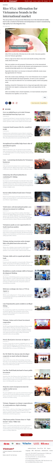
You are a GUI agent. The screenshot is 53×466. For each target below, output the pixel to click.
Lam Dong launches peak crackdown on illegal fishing (17, 305)
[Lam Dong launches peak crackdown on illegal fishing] (42, 308)
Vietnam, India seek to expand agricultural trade (16, 257)
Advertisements (45, 450)
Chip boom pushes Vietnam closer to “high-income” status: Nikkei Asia (17, 421)
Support (48, 448)
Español (39, 1)
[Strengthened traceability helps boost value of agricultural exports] (42, 147)
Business (5, 5)
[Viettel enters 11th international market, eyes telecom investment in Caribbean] (42, 211)
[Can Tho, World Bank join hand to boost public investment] (42, 374)
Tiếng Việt (26, 1)
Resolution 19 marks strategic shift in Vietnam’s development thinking (18, 272)
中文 (42, 1)
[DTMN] (38, 443)
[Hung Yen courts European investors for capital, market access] (42, 391)
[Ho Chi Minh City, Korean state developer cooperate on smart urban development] (42, 358)
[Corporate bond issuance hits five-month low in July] (42, 131)
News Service (37, 450)
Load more (26, 435)
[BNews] (5, 443)
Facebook (6, 103)
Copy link (16, 103)
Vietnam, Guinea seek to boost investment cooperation (16, 321)
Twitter (10, 103)
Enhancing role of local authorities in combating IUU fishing (14, 176)
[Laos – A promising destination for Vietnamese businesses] (42, 164)
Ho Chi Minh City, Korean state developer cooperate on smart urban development (16, 355)
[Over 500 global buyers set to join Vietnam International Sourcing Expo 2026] (42, 116)
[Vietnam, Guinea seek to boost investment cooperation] (42, 324)
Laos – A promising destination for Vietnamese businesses (18, 161)
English (30, 1)
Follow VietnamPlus (35, 103)
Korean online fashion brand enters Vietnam (17, 193)
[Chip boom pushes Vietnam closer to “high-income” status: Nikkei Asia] (42, 423)
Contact (51, 450)
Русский (46, 1)
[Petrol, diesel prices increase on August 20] (42, 344)
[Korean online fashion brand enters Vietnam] (42, 197)
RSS (45, 448)
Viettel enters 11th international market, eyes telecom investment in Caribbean (17, 208)
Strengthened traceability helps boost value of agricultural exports (17, 144)
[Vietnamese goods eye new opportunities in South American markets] (42, 229)
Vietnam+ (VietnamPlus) (13, 1)
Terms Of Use (40, 448)
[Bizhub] (11, 443)
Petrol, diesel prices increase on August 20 (16, 340)
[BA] (47, 443)
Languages (28, 450)
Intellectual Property (32, 448)
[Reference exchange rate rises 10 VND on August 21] (42, 293)
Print (13, 103)
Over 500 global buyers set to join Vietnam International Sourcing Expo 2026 (16, 113)
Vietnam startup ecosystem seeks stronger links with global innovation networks (16, 242)
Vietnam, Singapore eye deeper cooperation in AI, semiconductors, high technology (17, 404)
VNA (33, 450)
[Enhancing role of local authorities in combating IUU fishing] (42, 179)
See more (8, 109)
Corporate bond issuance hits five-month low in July (17, 128)
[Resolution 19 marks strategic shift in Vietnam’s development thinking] (42, 275)
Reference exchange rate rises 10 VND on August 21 (16, 290)
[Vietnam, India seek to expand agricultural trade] (42, 260)
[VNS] (20, 443)
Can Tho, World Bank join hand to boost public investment (17, 371)
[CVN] (29, 443)
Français (35, 1)
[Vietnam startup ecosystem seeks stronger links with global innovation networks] (42, 245)
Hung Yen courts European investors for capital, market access (16, 388)
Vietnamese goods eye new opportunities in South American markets (17, 226)
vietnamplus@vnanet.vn (33, 458)
